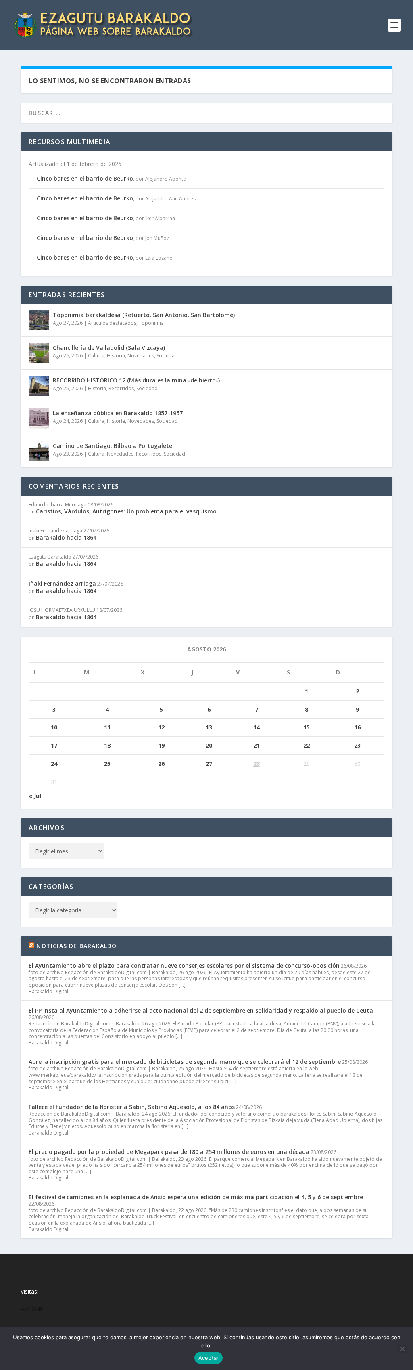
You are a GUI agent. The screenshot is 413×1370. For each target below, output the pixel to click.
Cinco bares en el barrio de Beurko (85, 178)
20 (209, 745)
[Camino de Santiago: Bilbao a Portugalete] (39, 451)
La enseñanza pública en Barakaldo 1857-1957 (118, 413)
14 (256, 727)
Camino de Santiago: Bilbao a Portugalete (112, 446)
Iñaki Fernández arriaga (62, 583)
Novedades (140, 355)
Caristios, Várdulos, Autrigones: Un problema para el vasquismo (126, 511)
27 (209, 763)
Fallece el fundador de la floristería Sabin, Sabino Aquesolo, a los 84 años (132, 1107)
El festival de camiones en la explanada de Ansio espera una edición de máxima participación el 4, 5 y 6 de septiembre (196, 1197)
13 (209, 727)
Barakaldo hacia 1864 (66, 537)
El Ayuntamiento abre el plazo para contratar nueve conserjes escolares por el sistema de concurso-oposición (184, 965)
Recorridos (121, 388)
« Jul (35, 796)
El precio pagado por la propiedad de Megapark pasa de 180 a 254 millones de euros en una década (169, 1152)
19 (161, 745)
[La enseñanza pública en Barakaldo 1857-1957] (39, 418)
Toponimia (151, 322)
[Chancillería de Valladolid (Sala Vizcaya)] (39, 353)
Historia (116, 355)
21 (256, 745)
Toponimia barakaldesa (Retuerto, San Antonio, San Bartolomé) (144, 315)
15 (306, 727)
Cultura (96, 355)
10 (54, 727)
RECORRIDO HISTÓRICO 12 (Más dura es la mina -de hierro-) (136, 380)
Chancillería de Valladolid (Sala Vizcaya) (109, 347)
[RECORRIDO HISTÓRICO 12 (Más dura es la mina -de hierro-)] (39, 386)
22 (306, 745)
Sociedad (167, 355)
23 (357, 745)
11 (107, 727)
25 (107, 763)
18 (107, 745)
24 (54, 763)
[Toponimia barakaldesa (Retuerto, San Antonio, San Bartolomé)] (39, 320)
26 (161, 763)
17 (54, 745)
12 (161, 727)
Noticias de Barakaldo (76, 946)
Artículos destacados (112, 322)
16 (357, 727)
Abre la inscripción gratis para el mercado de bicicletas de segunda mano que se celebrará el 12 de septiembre (185, 1061)
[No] (402, 1349)
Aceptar (208, 1358)
